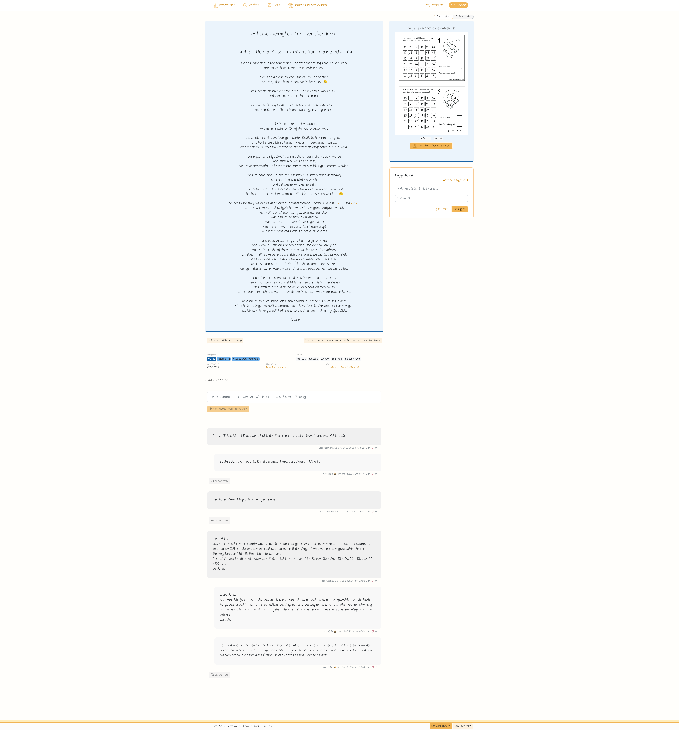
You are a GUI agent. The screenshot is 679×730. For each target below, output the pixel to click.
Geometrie (224, 359)
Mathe (211, 359)
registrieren (433, 5)
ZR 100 (325, 359)
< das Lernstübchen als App (225, 340)
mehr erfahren (263, 726)
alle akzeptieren (440, 726)
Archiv (254, 5)
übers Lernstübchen (311, 5)
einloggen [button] (458, 5)
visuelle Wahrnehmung (246, 359)
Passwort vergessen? (455, 180)
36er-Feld (337, 359)
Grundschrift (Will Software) (342, 367)
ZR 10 (339, 203)
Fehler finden (352, 359)
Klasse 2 (301, 359)
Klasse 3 (313, 359)
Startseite (227, 5)
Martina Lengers (276, 367)
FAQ (276, 5)
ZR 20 (355, 203)
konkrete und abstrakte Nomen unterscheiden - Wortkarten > (342, 340)
